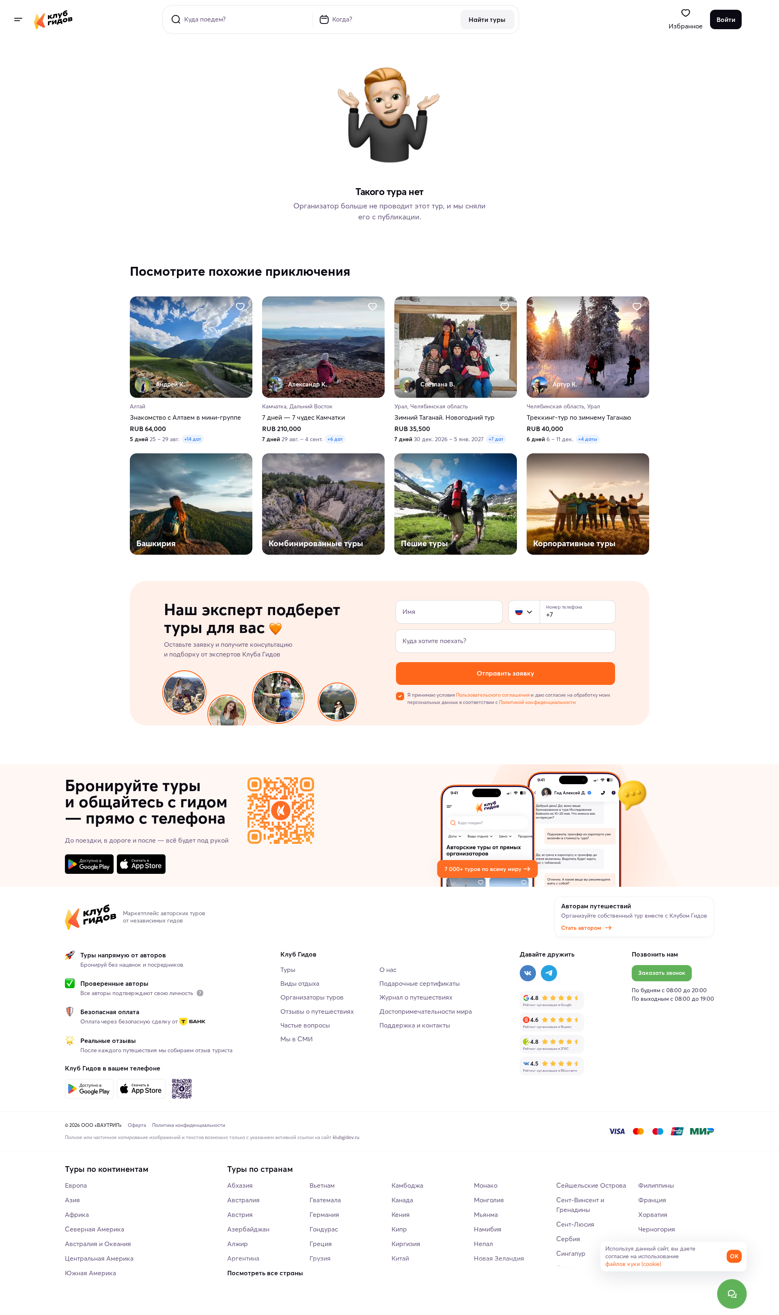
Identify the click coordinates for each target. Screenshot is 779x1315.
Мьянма (486, 1214)
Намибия (487, 1229)
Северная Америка (94, 1229)
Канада (402, 1200)
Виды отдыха (299, 983)
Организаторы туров (312, 997)
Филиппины (656, 1185)
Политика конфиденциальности (188, 1125)
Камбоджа (407, 1185)
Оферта (137, 1125)
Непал (483, 1244)
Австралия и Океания (98, 1244)
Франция (652, 1200)
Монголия (489, 1200)
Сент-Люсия (575, 1224)
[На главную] (53, 19)
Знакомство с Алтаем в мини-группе (185, 418)
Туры (287, 969)
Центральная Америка (99, 1258)
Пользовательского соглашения (492, 695)
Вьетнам (322, 1185)
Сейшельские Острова (591, 1185)
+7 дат (496, 439)
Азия (72, 1200)
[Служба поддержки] (732, 1294)
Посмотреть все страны (265, 1273)
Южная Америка (90, 1273)
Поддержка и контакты (414, 1025)
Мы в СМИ (296, 1039)
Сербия (568, 1239)
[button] (519, 612)
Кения (401, 1214)
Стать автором (581, 927)
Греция (321, 1244)
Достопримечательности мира (425, 1011)
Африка (77, 1214)
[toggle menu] (18, 19)
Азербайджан (248, 1229)
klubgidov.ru (346, 1137)
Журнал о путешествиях (415, 997)
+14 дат (192, 439)
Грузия (320, 1258)
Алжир (237, 1244)
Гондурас (324, 1229)
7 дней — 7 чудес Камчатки (303, 418)
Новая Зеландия (499, 1258)
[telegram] (549, 973)
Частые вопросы (305, 1025)
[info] (200, 993)
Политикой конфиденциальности (537, 702)
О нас (387, 969)
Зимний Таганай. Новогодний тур (444, 418)
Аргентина (243, 1258)
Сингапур (570, 1253)
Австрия (240, 1214)
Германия (324, 1214)
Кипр (399, 1229)
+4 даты (587, 439)
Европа (76, 1185)
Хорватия (652, 1214)
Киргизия (406, 1244)
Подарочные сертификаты (419, 983)
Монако (485, 1185)
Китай (400, 1258)
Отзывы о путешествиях (317, 1011)
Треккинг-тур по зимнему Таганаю (579, 418)
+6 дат (335, 439)
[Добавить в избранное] (240, 306)
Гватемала (325, 1200)
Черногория (656, 1229)
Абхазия (240, 1185)
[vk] (528, 973)
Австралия (243, 1200)
